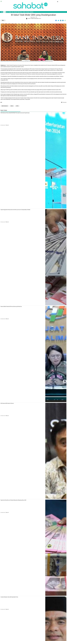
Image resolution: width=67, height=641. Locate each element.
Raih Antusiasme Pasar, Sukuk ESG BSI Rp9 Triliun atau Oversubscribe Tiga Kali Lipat (15, 112)
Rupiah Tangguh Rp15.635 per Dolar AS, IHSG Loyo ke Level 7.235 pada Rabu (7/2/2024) (15, 209)
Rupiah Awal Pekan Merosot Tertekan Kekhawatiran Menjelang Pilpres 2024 (13, 500)
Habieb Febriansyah (34, 18)
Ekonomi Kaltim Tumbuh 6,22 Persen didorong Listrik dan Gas (11, 306)
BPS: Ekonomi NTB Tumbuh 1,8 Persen (7, 403)
